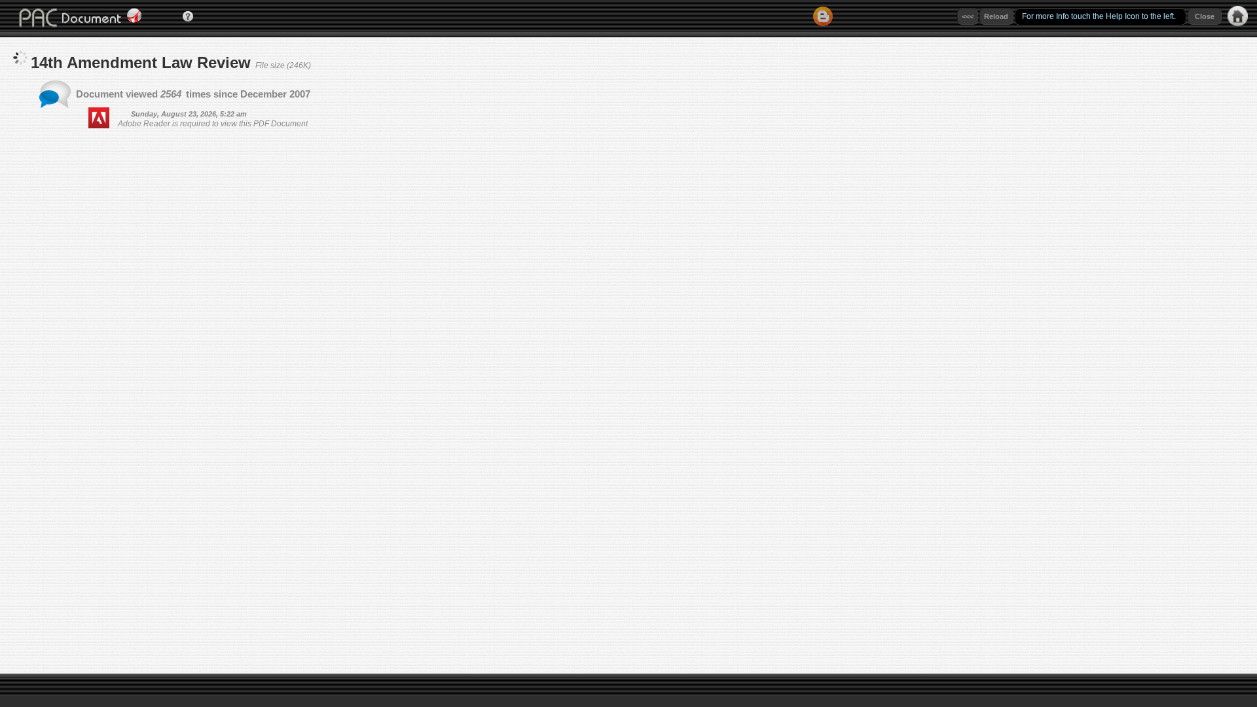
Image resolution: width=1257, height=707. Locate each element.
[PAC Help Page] (188, 18)
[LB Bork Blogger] (823, 22)
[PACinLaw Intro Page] (1238, 22)
